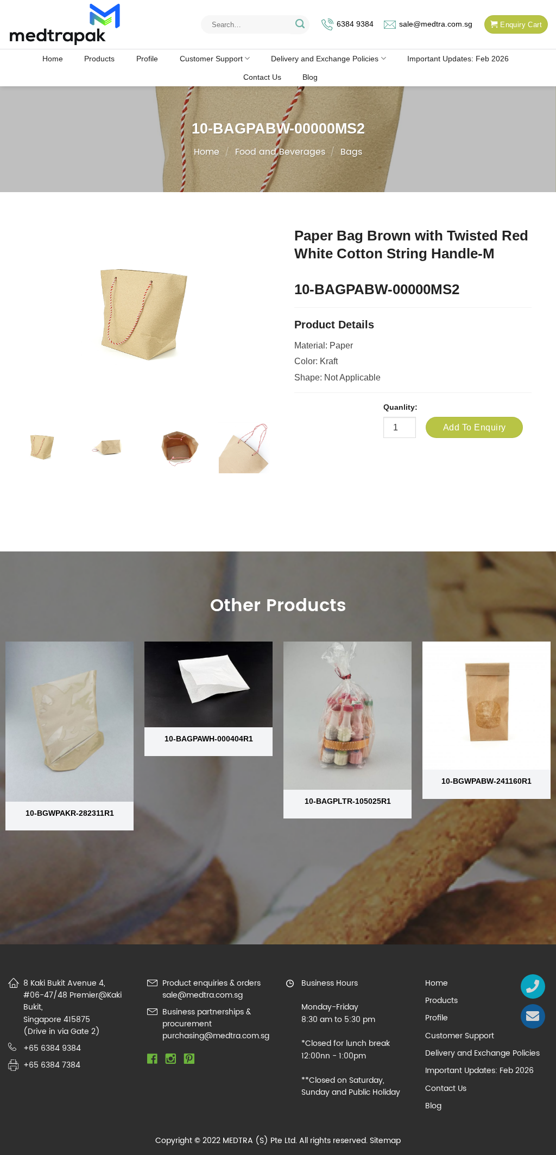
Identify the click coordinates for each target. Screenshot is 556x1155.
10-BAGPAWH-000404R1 (209, 738)
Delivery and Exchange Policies (324, 58)
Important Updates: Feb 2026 (458, 58)
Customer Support (211, 58)
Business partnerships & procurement (206, 1018)
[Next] (259, 459)
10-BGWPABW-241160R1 (486, 781)
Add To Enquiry (474, 427)
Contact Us (262, 77)
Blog (310, 77)
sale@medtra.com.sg (435, 24)
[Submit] (299, 24)
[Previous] (27, 459)
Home (52, 58)
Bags (351, 152)
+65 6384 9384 (52, 1048)
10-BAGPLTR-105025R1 (348, 801)
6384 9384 (355, 24)
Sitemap (385, 1140)
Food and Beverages (280, 152)
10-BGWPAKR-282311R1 (70, 813)
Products (99, 58)
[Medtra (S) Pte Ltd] (65, 24)
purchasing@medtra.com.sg (215, 1036)
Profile (147, 58)
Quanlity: (400, 407)
